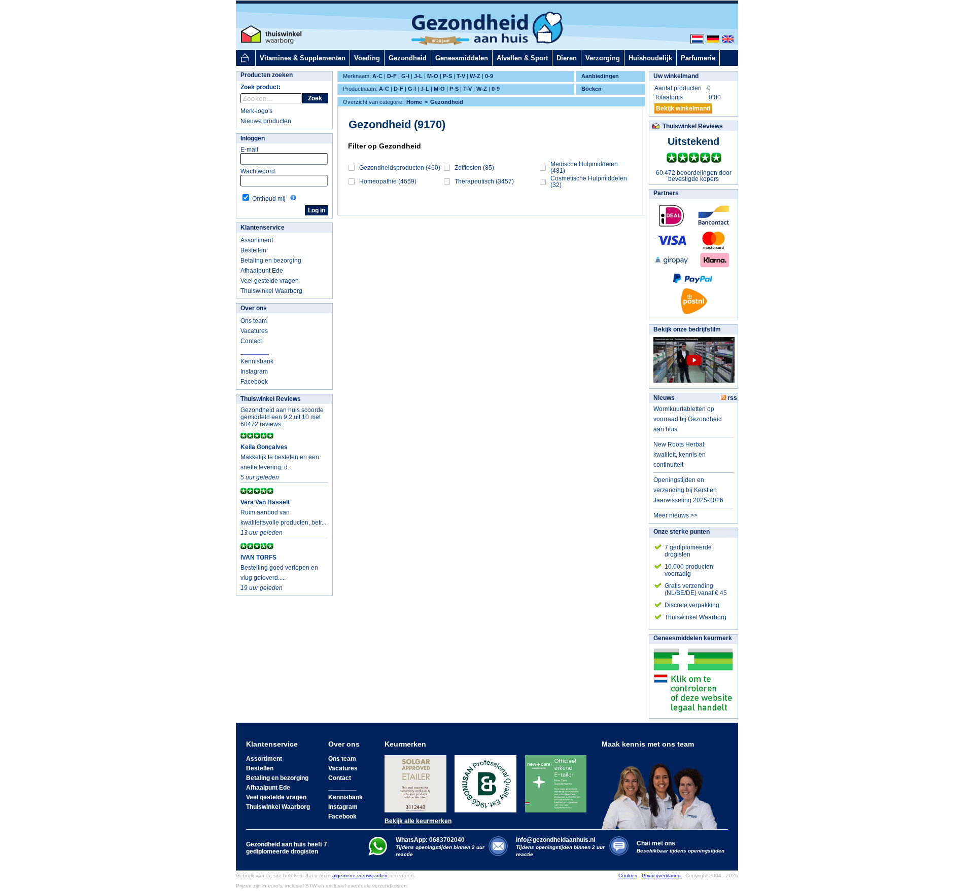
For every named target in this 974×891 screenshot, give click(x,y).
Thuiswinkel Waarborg (271, 290)
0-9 (489, 76)
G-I (405, 76)
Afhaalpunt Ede (261, 270)
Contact (251, 341)
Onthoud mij (269, 198)
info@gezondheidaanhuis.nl (560, 846)
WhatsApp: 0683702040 (430, 839)
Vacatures (254, 331)
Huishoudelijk (650, 58)
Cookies (627, 875)
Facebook (254, 381)
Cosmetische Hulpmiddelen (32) (588, 182)
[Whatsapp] (377, 853)
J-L (418, 76)
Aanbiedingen (600, 76)
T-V (461, 76)
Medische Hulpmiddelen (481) (584, 167)
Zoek (315, 98)
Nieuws (664, 397)
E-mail (249, 149)
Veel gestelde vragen (269, 280)
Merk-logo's (256, 111)
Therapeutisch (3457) (484, 181)
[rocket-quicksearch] (271, 98)
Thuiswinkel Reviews (270, 398)
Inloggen (252, 138)
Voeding (367, 58)
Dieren (566, 58)
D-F (392, 76)
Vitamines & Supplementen (302, 58)
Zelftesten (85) (474, 167)
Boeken (591, 89)
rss (731, 397)
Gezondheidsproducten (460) (399, 167)
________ (254, 351)
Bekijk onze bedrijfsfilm (687, 329)
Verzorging (602, 58)
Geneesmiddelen (461, 58)
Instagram (254, 371)
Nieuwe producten (265, 121)
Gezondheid (408, 58)
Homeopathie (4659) (387, 181)
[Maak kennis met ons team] (662, 788)
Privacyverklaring (661, 875)
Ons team (253, 320)
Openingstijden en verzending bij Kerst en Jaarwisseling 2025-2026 (688, 490)
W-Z (475, 76)
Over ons (253, 308)
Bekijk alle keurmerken (418, 821)
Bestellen (253, 250)
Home (414, 102)
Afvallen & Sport (522, 58)
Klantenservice (262, 227)
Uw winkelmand (676, 76)
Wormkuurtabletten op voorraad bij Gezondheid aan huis (687, 419)
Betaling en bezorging (270, 260)
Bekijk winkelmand (683, 108)
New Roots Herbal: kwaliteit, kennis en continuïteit (679, 454)
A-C (377, 76)
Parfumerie (698, 58)
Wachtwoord (257, 171)
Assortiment (256, 240)
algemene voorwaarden (360, 875)
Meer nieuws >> (675, 515)
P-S (447, 76)
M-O (432, 76)
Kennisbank (256, 361)
